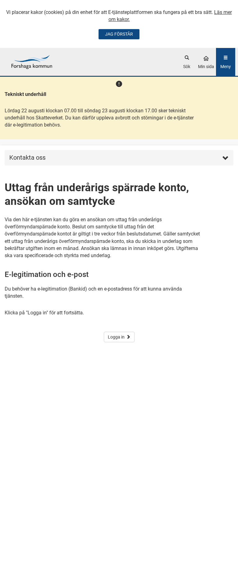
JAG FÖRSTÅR (119, 34)
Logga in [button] (116, 337)
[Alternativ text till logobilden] (32, 62)
